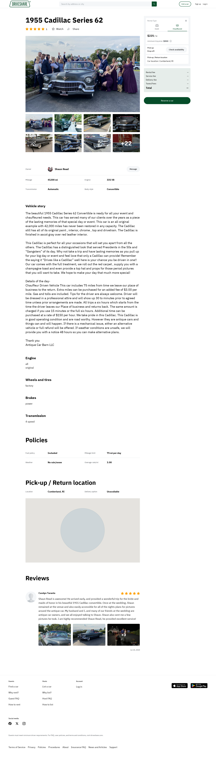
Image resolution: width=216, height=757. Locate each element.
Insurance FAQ (78, 747)
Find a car (13, 686)
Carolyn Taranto (46, 593)
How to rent (14, 704)
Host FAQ (47, 698)
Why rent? (13, 692)
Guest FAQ (13, 698)
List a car (185, 4)
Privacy (31, 747)
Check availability (176, 49)
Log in (79, 686)
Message (133, 169)
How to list (47, 704)
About (65, 747)
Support (113, 747)
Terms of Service (16, 747)
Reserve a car (167, 100)
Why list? (47, 692)
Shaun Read (62, 169)
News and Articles (97, 747)
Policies (42, 747)
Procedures (54, 747)
